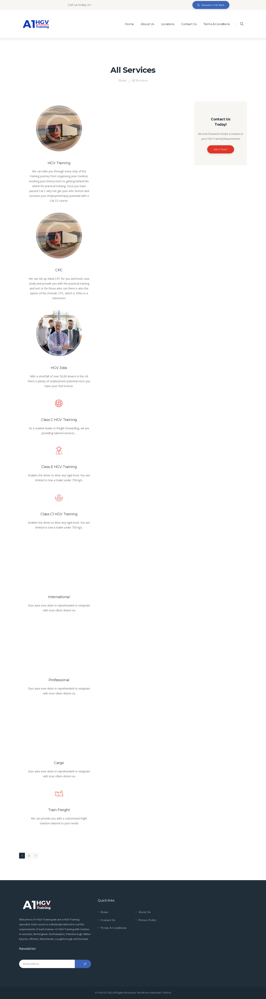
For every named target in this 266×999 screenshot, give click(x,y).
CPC (59, 270)
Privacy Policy (147, 920)
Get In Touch (221, 149)
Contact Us (107, 920)
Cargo (59, 763)
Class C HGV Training (59, 420)
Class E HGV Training (59, 467)
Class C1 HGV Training (59, 514)
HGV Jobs (59, 368)
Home (122, 80)
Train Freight (59, 810)
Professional (59, 680)
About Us (144, 912)
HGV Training (59, 163)
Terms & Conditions (113, 928)
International (59, 597)
